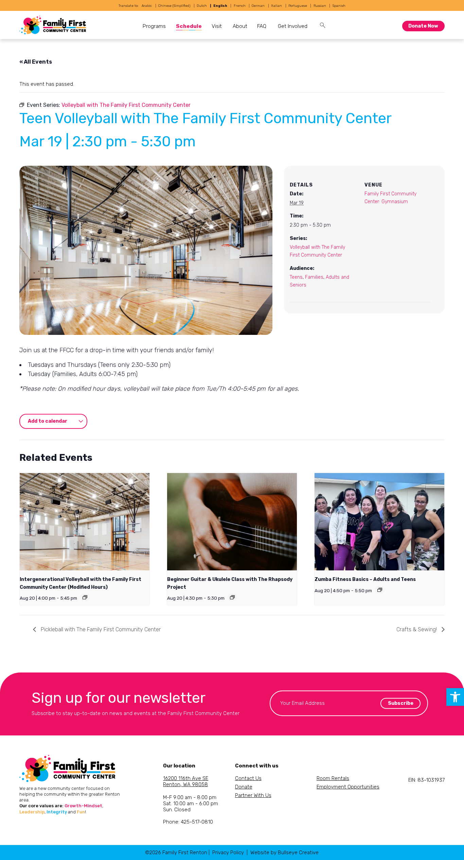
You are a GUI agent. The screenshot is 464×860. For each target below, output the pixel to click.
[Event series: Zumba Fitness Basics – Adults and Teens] (379, 590)
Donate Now (423, 26)
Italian (276, 5)
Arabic (147, 5)
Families (314, 277)
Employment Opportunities (348, 787)
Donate (243, 787)
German (258, 5)
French (240, 5)
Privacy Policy (228, 852)
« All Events (35, 62)
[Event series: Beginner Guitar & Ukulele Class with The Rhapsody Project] (232, 597)
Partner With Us (253, 795)
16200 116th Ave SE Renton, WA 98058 (185, 781)
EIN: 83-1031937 (426, 780)
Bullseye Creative (298, 852)
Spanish (339, 5)
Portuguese (297, 5)
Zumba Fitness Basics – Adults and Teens (365, 579)
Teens (296, 277)
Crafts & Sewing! (417, 629)
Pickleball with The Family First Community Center (100, 629)
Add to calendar (47, 421)
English (220, 5)
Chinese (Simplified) (174, 5)
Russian (320, 5)
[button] (455, 697)
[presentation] (84, 521)
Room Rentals (333, 778)
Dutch (202, 5)
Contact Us (248, 778)
